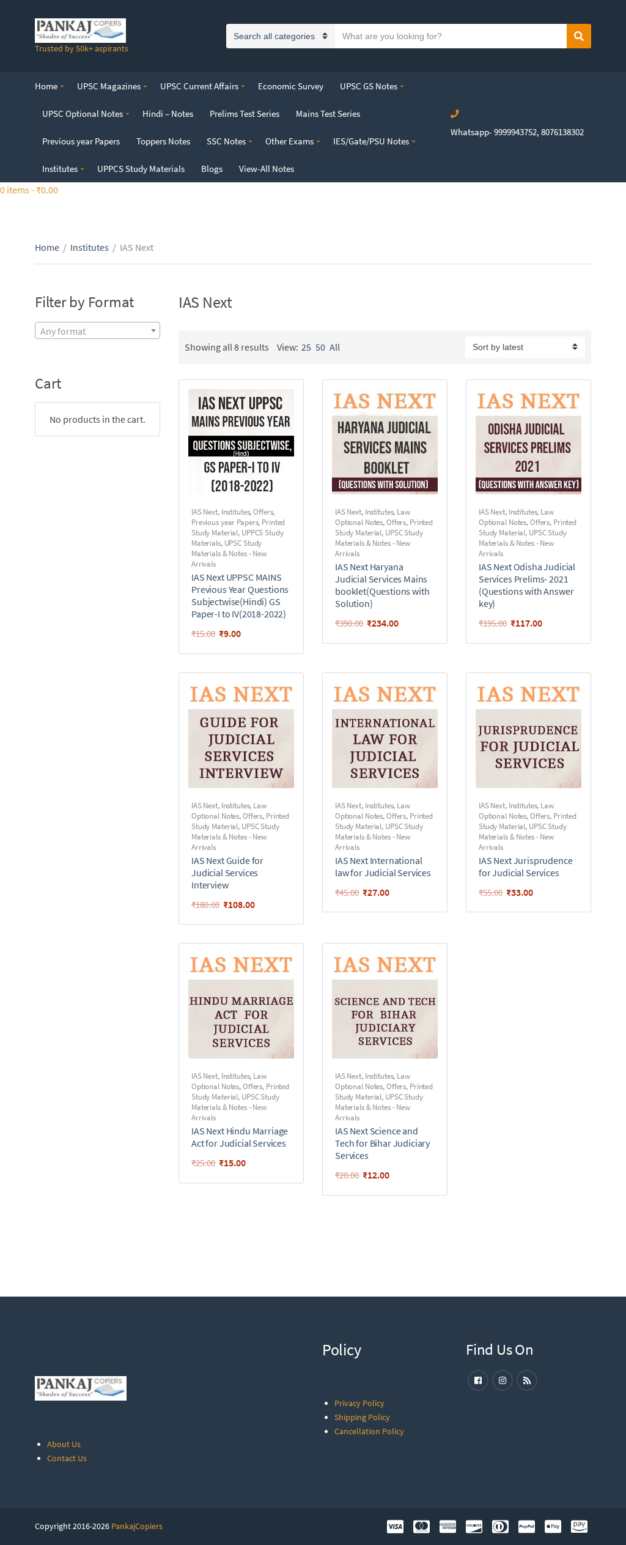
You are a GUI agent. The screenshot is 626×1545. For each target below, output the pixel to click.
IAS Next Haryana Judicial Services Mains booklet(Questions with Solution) (382, 584)
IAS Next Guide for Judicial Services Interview (227, 872)
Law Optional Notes (372, 517)
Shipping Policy (362, 1417)
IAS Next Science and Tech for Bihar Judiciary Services (382, 1143)
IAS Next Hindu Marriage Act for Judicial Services (239, 1137)
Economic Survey (290, 86)
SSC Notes (226, 141)
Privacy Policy (359, 1403)
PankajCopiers (137, 1526)
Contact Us (67, 1458)
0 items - (29, 190)
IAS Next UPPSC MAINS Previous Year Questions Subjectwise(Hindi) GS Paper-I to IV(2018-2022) (240, 595)
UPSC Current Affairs (199, 86)
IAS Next (204, 512)
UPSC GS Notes (368, 86)
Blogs (212, 168)
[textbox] (97, 331)
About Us (64, 1444)
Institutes (60, 168)
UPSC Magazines (109, 86)
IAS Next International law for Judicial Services (383, 866)
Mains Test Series (328, 113)
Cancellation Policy (369, 1431)
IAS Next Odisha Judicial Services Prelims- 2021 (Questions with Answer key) (527, 584)
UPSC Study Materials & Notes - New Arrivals (229, 553)
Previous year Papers (81, 141)
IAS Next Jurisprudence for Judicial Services (525, 866)
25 (306, 347)
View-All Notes (266, 168)
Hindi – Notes (167, 113)
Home (46, 86)
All (335, 347)
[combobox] (97, 330)
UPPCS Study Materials (141, 168)
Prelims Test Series (244, 113)
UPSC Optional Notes (82, 113)
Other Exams (289, 141)
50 (320, 347)
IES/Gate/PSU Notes (371, 141)
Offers (263, 512)
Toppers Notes (163, 141)
